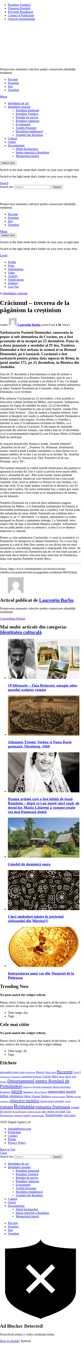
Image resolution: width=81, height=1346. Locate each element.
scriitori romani (34, 1112)
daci (55, 1076)
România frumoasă (27, 110)
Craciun (5, 618)
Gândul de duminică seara (29, 864)
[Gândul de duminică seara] (44, 838)
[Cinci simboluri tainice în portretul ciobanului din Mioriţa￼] (44, 890)
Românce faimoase (27, 120)
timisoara (18, 1116)
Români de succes (27, 117)
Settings (13, 283)
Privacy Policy (17, 1142)
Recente (13, 79)
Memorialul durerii (27, 156)
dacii (68, 1076)
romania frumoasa (52, 1106)
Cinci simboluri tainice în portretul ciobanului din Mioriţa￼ (36, 918)
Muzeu (70, 1096)
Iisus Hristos (17, 618)
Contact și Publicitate (21, 15)
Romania (24, 1106)
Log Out (13, 286)
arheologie (30, 1072)
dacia (61, 1076)
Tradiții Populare (26, 128)
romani (6, 1106)
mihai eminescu (11, 1096)
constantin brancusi (31, 1076)
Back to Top (7, 1149)
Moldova (46, 1096)
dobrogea (27, 1087)
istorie (16, 1091)
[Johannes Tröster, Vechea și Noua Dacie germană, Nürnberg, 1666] (44, 715)
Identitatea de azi (18, 103)
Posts (11, 265)
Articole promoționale (21, 19)
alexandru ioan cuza (12, 1072)
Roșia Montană (19, 1111)
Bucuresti (65, 1071)
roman (68, 1101)
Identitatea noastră (19, 106)
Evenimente (23, 124)
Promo (12, 1139)
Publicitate (14, 1132)
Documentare (16, 145)
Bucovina (50, 1072)
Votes (11, 272)
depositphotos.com (19, 1128)
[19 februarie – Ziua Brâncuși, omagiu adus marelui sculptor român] (44, 659)
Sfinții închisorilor (27, 149)
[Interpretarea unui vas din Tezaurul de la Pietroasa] (44, 947)
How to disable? (10, 1341)
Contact (12, 1135)
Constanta (15, 1076)
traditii (26, 1115)
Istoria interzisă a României (32, 152)
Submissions (15, 269)
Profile (12, 262)
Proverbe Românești (20, 11)
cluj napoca (5, 1077)
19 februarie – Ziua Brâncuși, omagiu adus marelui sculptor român (42, 687)
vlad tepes (69, 1115)
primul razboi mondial (52, 1101)
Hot (10, 86)
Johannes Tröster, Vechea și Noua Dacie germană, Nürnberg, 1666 (40, 744)
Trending (13, 90)
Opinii (12, 142)
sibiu (44, 1111)
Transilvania (54, 1115)
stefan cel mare (56, 1111)
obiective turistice (24, 1100)
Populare (13, 83)
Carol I (77, 1072)
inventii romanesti (42, 1087)
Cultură (12, 138)
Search (57, 187)
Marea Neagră (40, 1092)
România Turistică (19, 4)
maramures (28, 1092)
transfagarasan (37, 1116)
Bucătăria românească (29, 131)
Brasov (40, 1072)
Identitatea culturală (21, 632)
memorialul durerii (62, 1091)
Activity (13, 276)
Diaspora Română (19, 8)
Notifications (16, 279)
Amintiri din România (29, 135)
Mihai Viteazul (32, 1096)
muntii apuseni (58, 1097)
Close (3, 1153)
